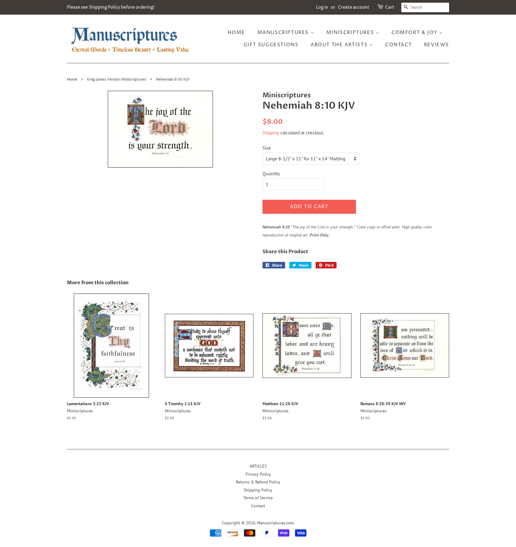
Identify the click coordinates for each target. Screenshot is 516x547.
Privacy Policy (258, 474)
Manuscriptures (284, 32)
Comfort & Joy (415, 32)
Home (236, 32)
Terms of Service (258, 497)
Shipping (270, 133)
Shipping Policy (258, 490)
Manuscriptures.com (275, 523)
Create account (353, 7)
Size (266, 148)
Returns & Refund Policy (258, 482)
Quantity (271, 173)
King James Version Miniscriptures (116, 79)
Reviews (436, 45)
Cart (389, 7)
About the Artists (340, 45)
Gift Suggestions (271, 45)
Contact (398, 45)
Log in (322, 7)
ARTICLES (258, 466)
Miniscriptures (351, 32)
